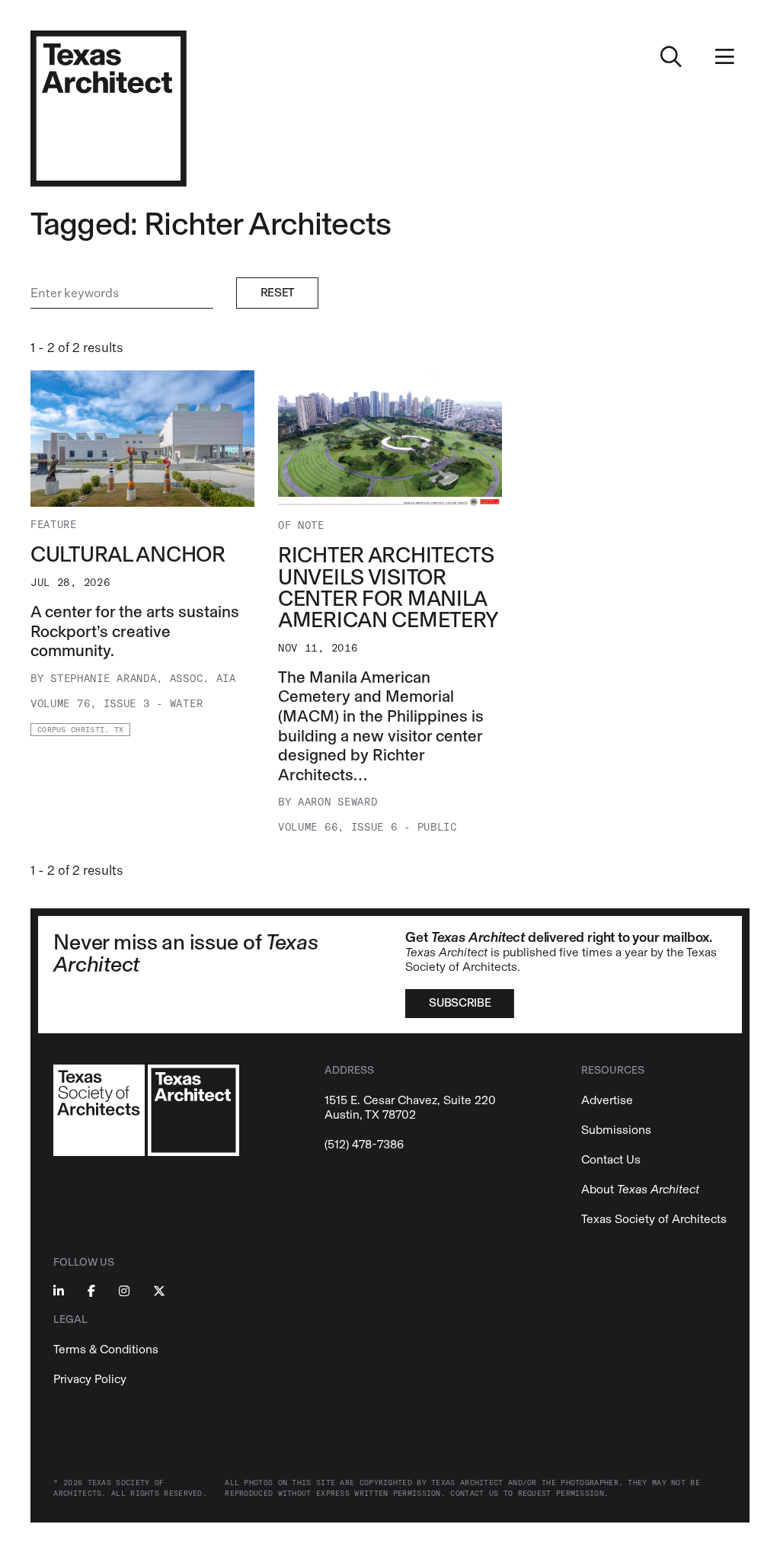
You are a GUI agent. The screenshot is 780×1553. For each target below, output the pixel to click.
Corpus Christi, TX (80, 730)
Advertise (607, 1100)
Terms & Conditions (105, 1349)
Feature (53, 524)
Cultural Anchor (127, 554)
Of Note (301, 525)
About (640, 1189)
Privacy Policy (89, 1379)
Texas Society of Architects (654, 1219)
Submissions (616, 1129)
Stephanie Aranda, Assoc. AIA (143, 678)
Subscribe (460, 1003)
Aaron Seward (337, 802)
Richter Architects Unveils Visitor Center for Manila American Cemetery (388, 587)
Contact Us (611, 1159)
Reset (277, 292)
